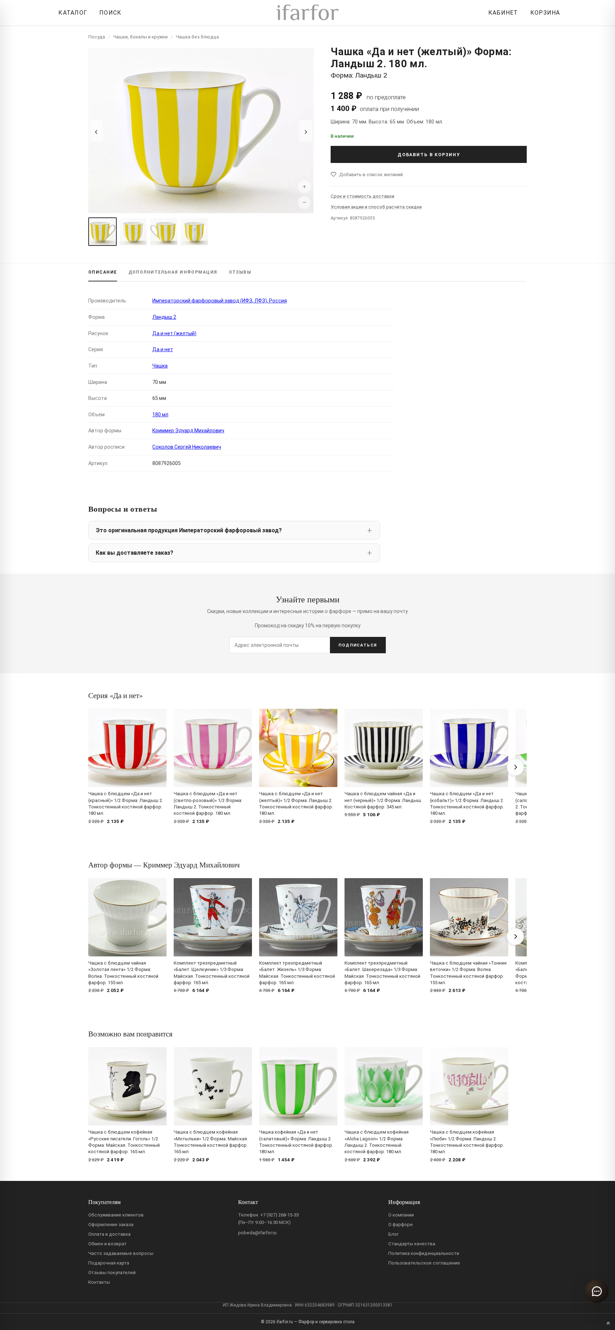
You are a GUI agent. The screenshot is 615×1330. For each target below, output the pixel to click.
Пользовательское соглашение (424, 1263)
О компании (401, 1215)
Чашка (160, 366)
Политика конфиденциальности (423, 1253)
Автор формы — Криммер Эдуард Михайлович (164, 865)
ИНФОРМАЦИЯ (172, 272)
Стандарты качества (411, 1243)
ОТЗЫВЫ (240, 272)
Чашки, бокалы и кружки (140, 36)
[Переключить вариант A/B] (608, 1323)
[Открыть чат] (597, 1291)
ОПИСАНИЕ (102, 272)
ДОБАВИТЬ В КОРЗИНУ (429, 154)
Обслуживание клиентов (116, 1215)
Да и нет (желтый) (174, 333)
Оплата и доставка (109, 1234)
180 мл (160, 414)
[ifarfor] (307, 13)
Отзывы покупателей (112, 1272)
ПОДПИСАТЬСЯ (357, 645)
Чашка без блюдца (197, 36)
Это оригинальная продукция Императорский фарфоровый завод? (189, 530)
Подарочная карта (108, 1263)
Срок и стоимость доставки (362, 196)
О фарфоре (400, 1224)
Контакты (99, 1282)
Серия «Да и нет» (115, 695)
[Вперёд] (515, 767)
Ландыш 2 (164, 317)
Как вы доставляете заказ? (134, 552)
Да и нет (162, 349)
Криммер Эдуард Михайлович (188, 430)
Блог (393, 1234)
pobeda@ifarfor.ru (257, 1232)
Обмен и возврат (107, 1243)
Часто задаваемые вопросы (120, 1253)
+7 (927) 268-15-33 (279, 1215)
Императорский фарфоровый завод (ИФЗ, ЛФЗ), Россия (219, 301)
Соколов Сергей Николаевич (186, 447)
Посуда (96, 36)
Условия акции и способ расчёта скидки (376, 207)
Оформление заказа (110, 1224)
